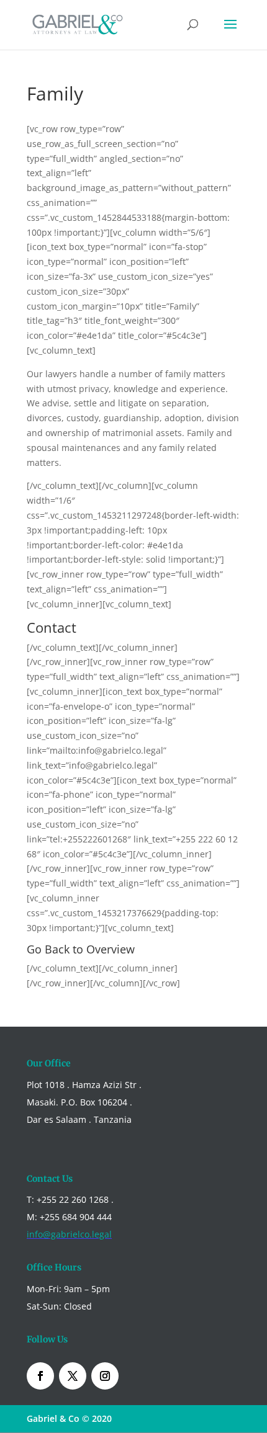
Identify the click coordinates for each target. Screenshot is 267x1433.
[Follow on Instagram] (105, 1376)
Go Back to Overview (81, 949)
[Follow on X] (72, 1376)
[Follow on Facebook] (40, 1376)
